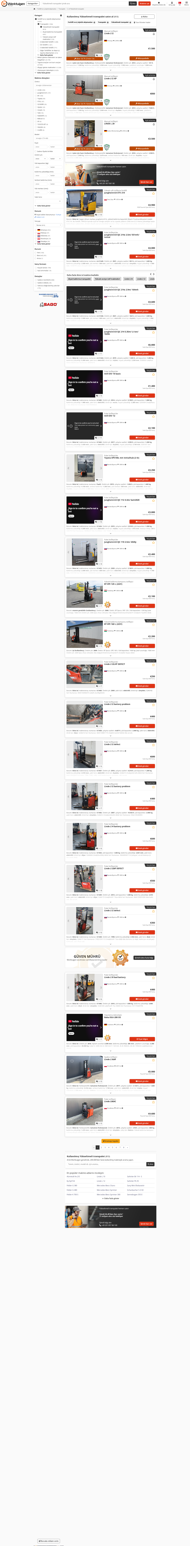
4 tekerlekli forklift (49, 42)
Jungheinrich (44, 93)
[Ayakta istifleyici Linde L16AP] (85, 1069)
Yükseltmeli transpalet (51, 28)
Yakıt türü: (38, 197)
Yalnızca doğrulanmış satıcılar (48, 287)
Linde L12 (141, 279)
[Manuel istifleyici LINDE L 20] (85, 133)
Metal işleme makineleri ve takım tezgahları (49, 58)
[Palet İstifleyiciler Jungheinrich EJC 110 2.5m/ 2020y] (85, 552)
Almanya (45, 230)
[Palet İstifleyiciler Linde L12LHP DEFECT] (85, 674)
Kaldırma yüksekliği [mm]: (44, 172)
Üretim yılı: (39, 155)
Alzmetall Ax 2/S (73, 1176)
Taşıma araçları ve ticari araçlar (49, 63)
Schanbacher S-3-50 (135, 1190)
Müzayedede (143, 58)
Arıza (40, 258)
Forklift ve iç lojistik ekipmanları (49, 20)
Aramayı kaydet (111, 1141)
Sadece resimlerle (45, 280)
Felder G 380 (72, 1185)
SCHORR (42, 104)
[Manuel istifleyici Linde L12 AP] (85, 88)
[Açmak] (110, 70)
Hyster (41, 107)
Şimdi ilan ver (146, 182)
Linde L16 (154, 279)
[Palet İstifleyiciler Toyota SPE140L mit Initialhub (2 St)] (85, 468)
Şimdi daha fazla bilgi (144, 958)
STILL (40, 101)
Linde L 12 (101, 1181)
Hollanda (45, 236)
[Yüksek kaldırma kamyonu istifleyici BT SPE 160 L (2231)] (85, 634)
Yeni (40, 253)
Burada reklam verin (49, 1541)
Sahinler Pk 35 (133, 1181)
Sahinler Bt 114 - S (134, 1176)
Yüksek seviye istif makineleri (49, 38)
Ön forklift (46, 45)
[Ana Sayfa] (34, 9)
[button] (186, 3)
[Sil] (94, 22)
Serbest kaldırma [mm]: (43, 180)
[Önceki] (68, 43)
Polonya (44, 233)
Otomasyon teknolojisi (47, 70)
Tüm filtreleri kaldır (143, 22)
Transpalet (46, 24)
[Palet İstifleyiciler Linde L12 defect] (85, 754)
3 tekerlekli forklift (48, 48)
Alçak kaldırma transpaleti (52, 33)
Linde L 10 (101, 1176)
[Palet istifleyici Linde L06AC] (85, 1111)
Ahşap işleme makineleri (49, 67)
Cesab (41, 110)
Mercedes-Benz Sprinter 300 (108, 1194)
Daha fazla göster (111, 1198)
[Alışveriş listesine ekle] (153, 193)
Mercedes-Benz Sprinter (107, 1190)
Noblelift (42, 116)
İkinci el (41, 255)
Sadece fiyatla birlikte (45, 151)
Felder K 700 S (72, 1194)
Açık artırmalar (44, 270)
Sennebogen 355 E (134, 1194)
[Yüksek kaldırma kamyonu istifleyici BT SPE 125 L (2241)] (85, 594)
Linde (41, 90)
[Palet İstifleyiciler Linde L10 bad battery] (85, 987)
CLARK (40, 130)
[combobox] (48, 225)
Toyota (41, 98)
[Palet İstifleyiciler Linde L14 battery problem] (85, 836)
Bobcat (41, 119)
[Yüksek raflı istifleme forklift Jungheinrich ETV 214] (85, 203)
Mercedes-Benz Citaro (106, 1185)
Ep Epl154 (71, 1181)
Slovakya (45, 241)
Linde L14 (128, 279)
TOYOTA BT (42, 124)
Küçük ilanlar (44, 268)
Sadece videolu (44, 283)
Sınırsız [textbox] (41, 225)
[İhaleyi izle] (154, 34)
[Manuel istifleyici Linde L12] (85, 43)
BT (40, 96)
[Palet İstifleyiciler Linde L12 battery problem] (85, 714)
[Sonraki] (101, 43)
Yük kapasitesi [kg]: (42, 163)
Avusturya (45, 238)
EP (39, 121)
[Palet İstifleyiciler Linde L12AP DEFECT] (85, 878)
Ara (133, 3)
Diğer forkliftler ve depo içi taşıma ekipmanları (50, 51)
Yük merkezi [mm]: (41, 189)
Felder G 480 (72, 1190)
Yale (40, 113)
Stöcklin (41, 127)
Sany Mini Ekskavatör (135, 1185)
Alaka (144, 16)
